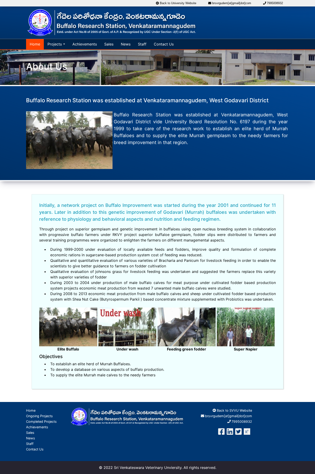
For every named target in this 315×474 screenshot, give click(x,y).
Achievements (84, 44)
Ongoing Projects (39, 416)
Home (35, 44)
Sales (108, 44)
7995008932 (274, 3)
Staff (142, 44)
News (126, 44)
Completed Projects (41, 421)
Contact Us (164, 44)
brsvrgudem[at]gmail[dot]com (231, 3)
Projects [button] (55, 44)
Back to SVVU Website (234, 410)
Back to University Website (177, 3)
